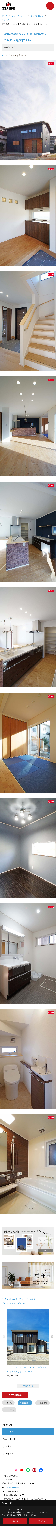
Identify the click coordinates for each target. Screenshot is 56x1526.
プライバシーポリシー (30, 1512)
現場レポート (9, 1439)
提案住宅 (43, 1403)
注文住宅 (26, 1403)
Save (52, 64)
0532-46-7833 (13, 1487)
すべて (9, 1403)
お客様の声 (8, 1453)
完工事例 (7, 1446)
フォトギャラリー (11, 1431)
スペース (10, 1410)
